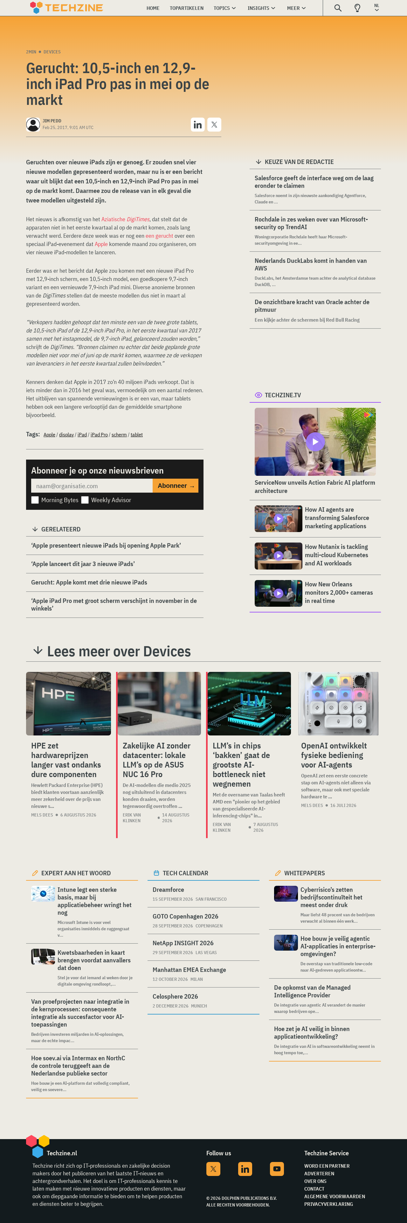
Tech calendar (185, 873)
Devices (52, 52)
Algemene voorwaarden (334, 1196)
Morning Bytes (60, 499)
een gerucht (159, 235)
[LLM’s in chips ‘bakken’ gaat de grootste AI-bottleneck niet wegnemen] (249, 703)
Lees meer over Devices (119, 651)
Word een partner (327, 1166)
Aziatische (125, 219)
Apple (101, 244)
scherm (119, 434)
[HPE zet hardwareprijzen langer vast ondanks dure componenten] (68, 703)
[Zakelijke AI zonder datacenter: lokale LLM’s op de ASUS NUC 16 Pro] (159, 703)
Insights (258, 8)
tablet (137, 434)
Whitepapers (304, 873)
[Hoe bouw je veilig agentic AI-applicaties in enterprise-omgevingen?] (286, 954)
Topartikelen (187, 8)
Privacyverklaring (328, 1204)
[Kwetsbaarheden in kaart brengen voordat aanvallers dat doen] (43, 968)
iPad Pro (99, 434)
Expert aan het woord (76, 873)
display (66, 434)
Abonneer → (176, 485)
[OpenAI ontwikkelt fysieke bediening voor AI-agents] (338, 703)
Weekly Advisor (111, 499)
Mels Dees (42, 815)
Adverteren (319, 1173)
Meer (293, 8)
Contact (314, 1188)
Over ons (315, 1181)
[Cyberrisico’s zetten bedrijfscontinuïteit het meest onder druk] (286, 905)
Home (153, 8)
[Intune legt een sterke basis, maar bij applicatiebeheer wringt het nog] (43, 912)
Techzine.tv (283, 395)
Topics (222, 8)
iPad (82, 434)
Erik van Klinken (132, 817)
